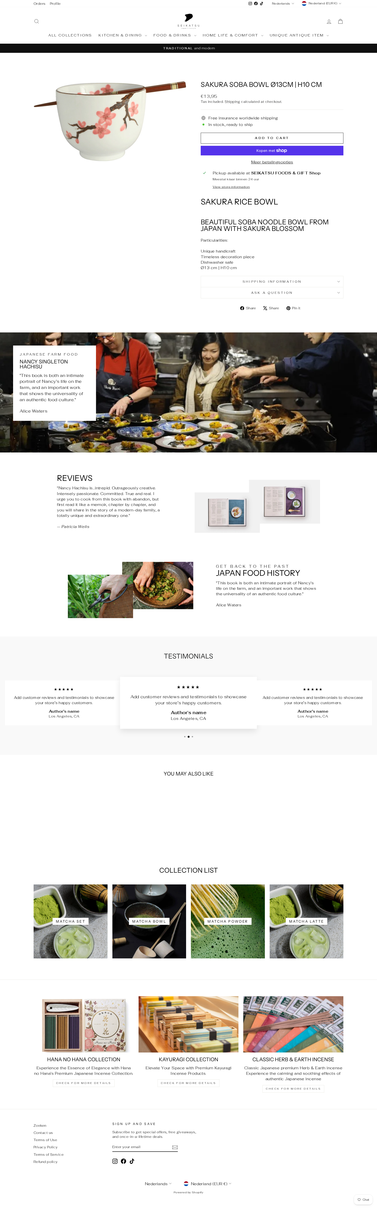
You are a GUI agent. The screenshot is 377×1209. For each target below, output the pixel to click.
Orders (40, 4)
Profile (55, 4)
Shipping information (272, 281)
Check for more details (83, 1083)
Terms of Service (49, 1154)
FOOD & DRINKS (173, 35)
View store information (231, 187)
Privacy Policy (46, 1147)
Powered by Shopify (188, 1192)
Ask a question (272, 293)
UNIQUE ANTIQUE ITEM (298, 35)
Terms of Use (45, 1140)
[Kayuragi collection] (189, 1024)
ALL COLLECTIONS (70, 35)
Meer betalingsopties (272, 162)
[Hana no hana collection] (84, 1024)
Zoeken (40, 1125)
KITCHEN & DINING (121, 35)
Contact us (43, 1133)
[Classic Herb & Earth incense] (293, 1024)
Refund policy (46, 1162)
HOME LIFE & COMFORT (231, 35)
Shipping (232, 102)
